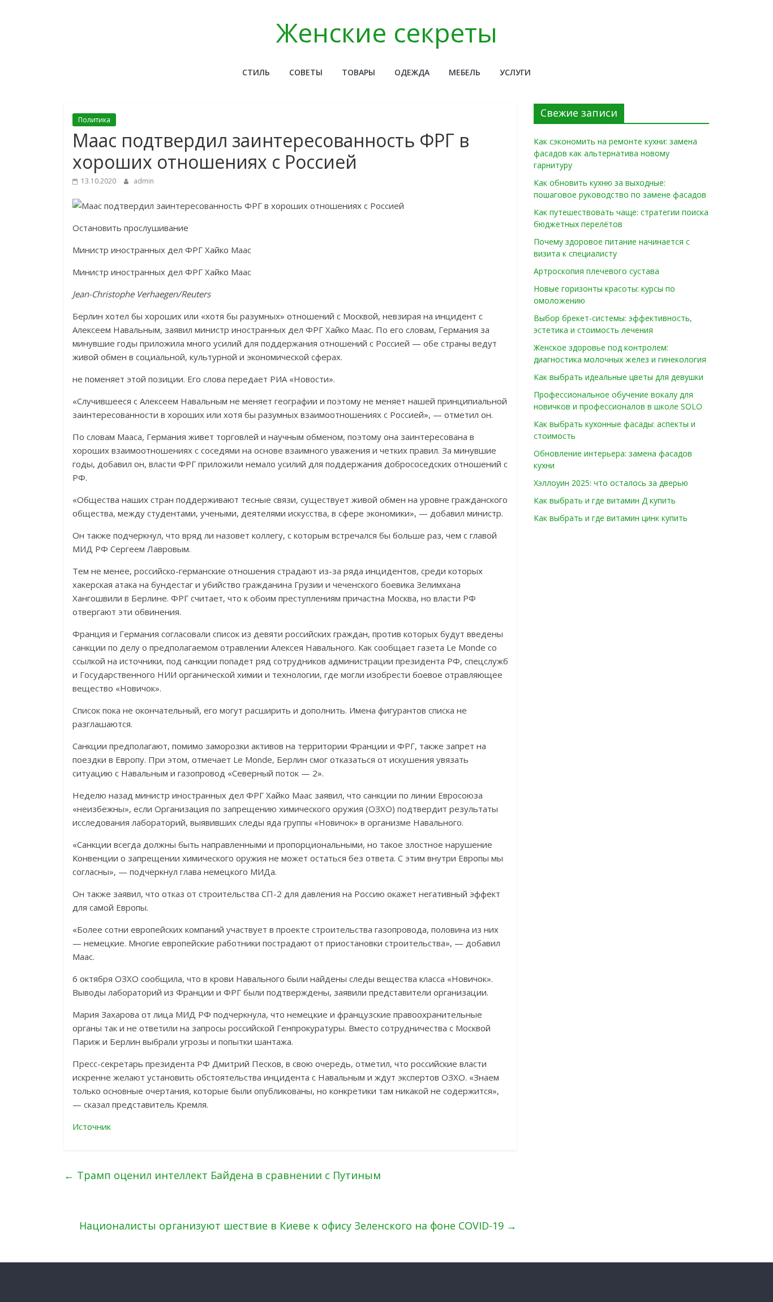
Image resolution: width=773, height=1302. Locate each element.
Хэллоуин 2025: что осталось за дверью (611, 482)
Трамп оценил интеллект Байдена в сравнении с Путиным (222, 1175)
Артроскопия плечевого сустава (596, 271)
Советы (306, 72)
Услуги (515, 72)
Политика (94, 120)
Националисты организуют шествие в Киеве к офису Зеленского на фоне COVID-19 (298, 1225)
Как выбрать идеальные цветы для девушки (618, 377)
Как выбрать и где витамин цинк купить (611, 518)
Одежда (412, 72)
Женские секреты (386, 32)
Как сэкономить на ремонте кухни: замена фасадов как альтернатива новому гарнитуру (615, 153)
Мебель (464, 72)
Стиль (256, 72)
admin (144, 181)
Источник (91, 1126)
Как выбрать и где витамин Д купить (605, 500)
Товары (358, 72)
